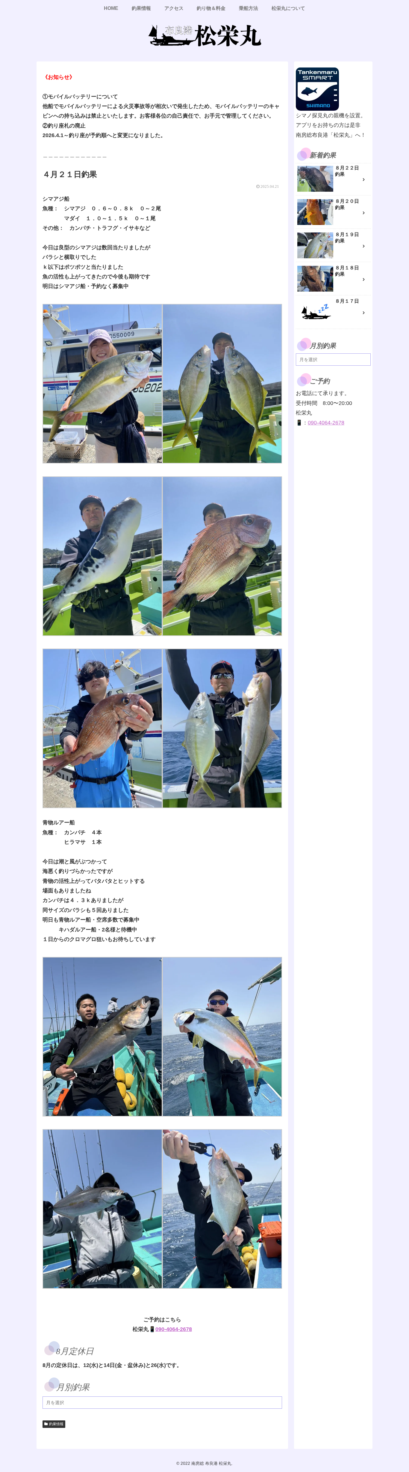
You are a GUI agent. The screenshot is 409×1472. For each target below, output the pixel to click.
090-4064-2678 (173, 1329)
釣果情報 (56, 1424)
